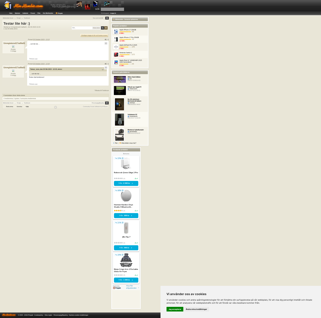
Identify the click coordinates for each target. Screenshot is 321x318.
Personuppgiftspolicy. (61, 315)
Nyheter (17, 13)
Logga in (113, 13)
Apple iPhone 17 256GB (127, 30)
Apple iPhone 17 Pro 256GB (129, 37)
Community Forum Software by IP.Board (95, 106)
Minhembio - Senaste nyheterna (126, 19)
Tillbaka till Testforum (102, 90)
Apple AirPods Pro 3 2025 (128, 45)
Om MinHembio (48, 13)
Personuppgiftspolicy (98, 103)
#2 (106, 64)
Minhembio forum (8, 103)
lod (130, 79)
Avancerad (106, 28)
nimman (132, 103)
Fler (116, 143)
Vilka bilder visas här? (128, 143)
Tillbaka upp (33, 59)
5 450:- (121, 56)
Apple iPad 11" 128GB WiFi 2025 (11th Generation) (130, 61)
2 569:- (121, 48)
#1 (106, 39)
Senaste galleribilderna (121, 72)
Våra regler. (48, 315)
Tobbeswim (133, 89)
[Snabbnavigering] (107, 18)
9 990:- (121, 33)
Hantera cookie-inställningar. (78, 315)
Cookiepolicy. (38, 315)
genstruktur (133, 131)
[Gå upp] (55, 107)
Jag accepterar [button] (175, 309)
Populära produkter (120, 26)
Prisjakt (60, 13)
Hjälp (27, 106)
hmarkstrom (133, 116)
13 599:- (122, 41)
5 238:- (121, 65)
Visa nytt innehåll (98, 18)
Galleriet (25, 13)
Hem (10, 13)
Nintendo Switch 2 (125, 53)
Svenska (19, 106)
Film (38, 13)
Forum (33, 13)
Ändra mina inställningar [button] (196, 309)
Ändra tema (9, 106)
